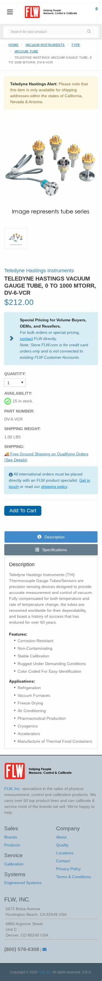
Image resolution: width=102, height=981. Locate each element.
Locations (64, 853)
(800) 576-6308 (21, 949)
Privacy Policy (68, 869)
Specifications (54, 549)
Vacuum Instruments (45, 44)
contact (26, 338)
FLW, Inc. (45, 972)
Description (54, 537)
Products (12, 845)
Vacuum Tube (26, 51)
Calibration (14, 864)
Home (13, 44)
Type (75, 44)
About (61, 837)
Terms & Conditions (73, 876)
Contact (63, 861)
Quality (62, 845)
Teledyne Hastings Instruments (39, 270)
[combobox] (45, 31)
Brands (10, 837)
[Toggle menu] (10, 12)
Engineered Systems (22, 882)
